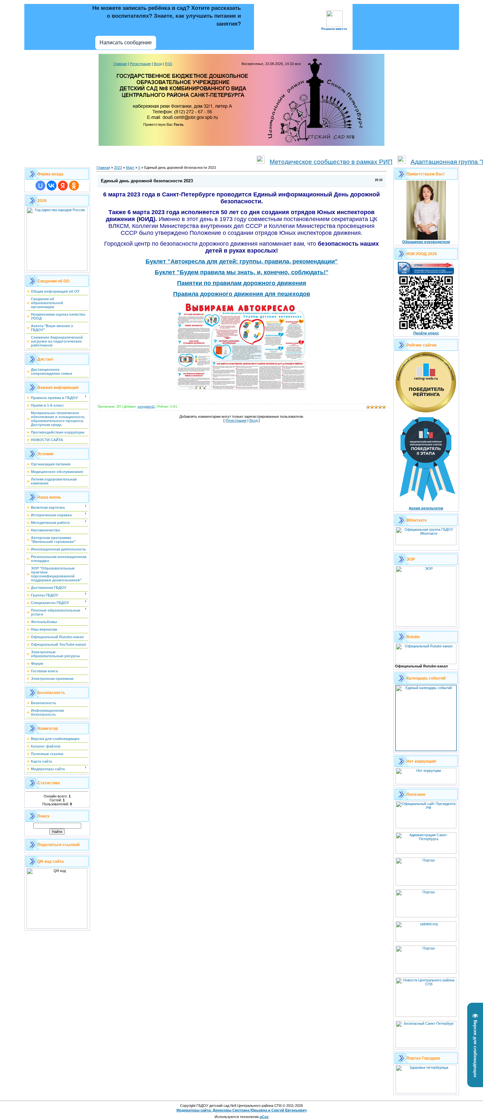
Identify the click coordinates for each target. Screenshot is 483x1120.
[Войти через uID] (40, 185)
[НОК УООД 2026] (426, 330)
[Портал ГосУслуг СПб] (426, 884)
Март (130, 167)
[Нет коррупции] (426, 783)
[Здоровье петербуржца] (426, 1092)
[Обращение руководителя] (426, 238)
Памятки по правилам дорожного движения (241, 283)
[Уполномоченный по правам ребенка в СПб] (426, 940)
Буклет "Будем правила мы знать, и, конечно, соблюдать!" (242, 272)
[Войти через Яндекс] (63, 185)
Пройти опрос (426, 333)
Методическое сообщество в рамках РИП (310, 161)
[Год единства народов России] (57, 270)
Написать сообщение (126, 42)
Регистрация (140, 64)
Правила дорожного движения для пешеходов (241, 294)
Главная (120, 64)
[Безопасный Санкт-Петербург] (426, 1047)
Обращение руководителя (426, 242)
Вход (158, 64)
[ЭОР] (426, 625)
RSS (168, 64)
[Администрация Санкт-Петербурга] (426, 852)
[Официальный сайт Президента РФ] (426, 827)
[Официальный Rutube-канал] (426, 663)
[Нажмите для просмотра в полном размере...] (241, 389)
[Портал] (426, 916)
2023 (118, 167)
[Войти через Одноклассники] (74, 185)
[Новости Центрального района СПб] (426, 1016)
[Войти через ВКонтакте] (52, 185)
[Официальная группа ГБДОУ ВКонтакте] (426, 544)
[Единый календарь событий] (426, 749)
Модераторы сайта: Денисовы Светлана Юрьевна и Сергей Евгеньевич (241, 1110)
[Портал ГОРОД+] (426, 972)
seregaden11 (146, 406)
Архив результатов (426, 508)
